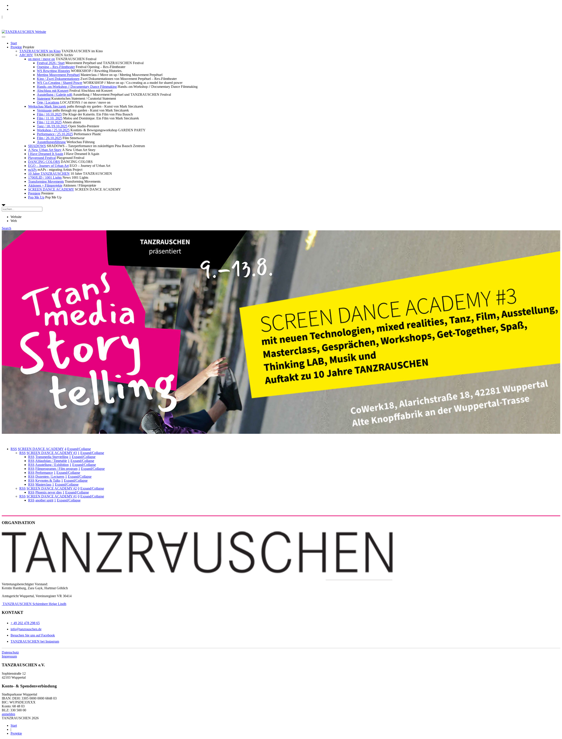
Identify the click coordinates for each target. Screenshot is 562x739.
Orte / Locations (48, 102)
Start (14, 43)
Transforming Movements (46, 181)
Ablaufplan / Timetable (51, 461)
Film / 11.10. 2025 (49, 118)
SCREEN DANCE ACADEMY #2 (52, 488)
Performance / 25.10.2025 (55, 134)
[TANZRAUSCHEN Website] (24, 32)
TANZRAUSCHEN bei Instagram (35, 641)
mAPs (32, 169)
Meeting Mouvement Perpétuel (58, 75)
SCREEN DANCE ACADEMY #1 (52, 496)
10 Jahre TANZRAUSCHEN (49, 173)
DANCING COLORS (44, 162)
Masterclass (43, 484)
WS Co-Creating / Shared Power (59, 83)
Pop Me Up (36, 197)
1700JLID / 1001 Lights (45, 177)
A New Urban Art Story (44, 150)
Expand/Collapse (79, 449)
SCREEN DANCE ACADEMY (51, 189)
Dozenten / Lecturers (49, 476)
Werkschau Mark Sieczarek (47, 106)
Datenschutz (10, 652)
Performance (44, 472)
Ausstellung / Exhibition (52, 465)
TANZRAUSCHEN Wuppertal (24, 17)
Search (6, 228)
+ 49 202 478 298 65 (25, 623)
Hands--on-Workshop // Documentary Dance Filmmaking (77, 86)
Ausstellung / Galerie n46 (54, 94)
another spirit (44, 500)
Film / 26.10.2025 (49, 138)
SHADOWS (37, 146)
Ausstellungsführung (51, 142)
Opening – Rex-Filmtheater (56, 67)
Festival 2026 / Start (51, 63)
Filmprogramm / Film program (56, 468)
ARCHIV (26, 55)
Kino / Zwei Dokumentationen (58, 79)
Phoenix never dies (48, 492)
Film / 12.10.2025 (49, 122)
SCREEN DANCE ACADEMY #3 (52, 453)
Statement (43, 98)
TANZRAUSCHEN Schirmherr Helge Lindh (34, 604)
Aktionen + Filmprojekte (45, 185)
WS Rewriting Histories (53, 71)
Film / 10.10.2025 (49, 114)
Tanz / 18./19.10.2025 (52, 126)
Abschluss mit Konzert (52, 90)
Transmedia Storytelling (51, 457)
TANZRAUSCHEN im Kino (40, 51)
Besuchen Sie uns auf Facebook (33, 635)
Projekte (16, 47)
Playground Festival (42, 158)
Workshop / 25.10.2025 (53, 130)
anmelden (8, 714)
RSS (14, 449)
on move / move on (41, 59)
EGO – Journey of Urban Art (48, 166)
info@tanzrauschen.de (26, 629)
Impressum (9, 656)
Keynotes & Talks (47, 480)
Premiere (34, 193)
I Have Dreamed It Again (45, 154)
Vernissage (44, 110)
